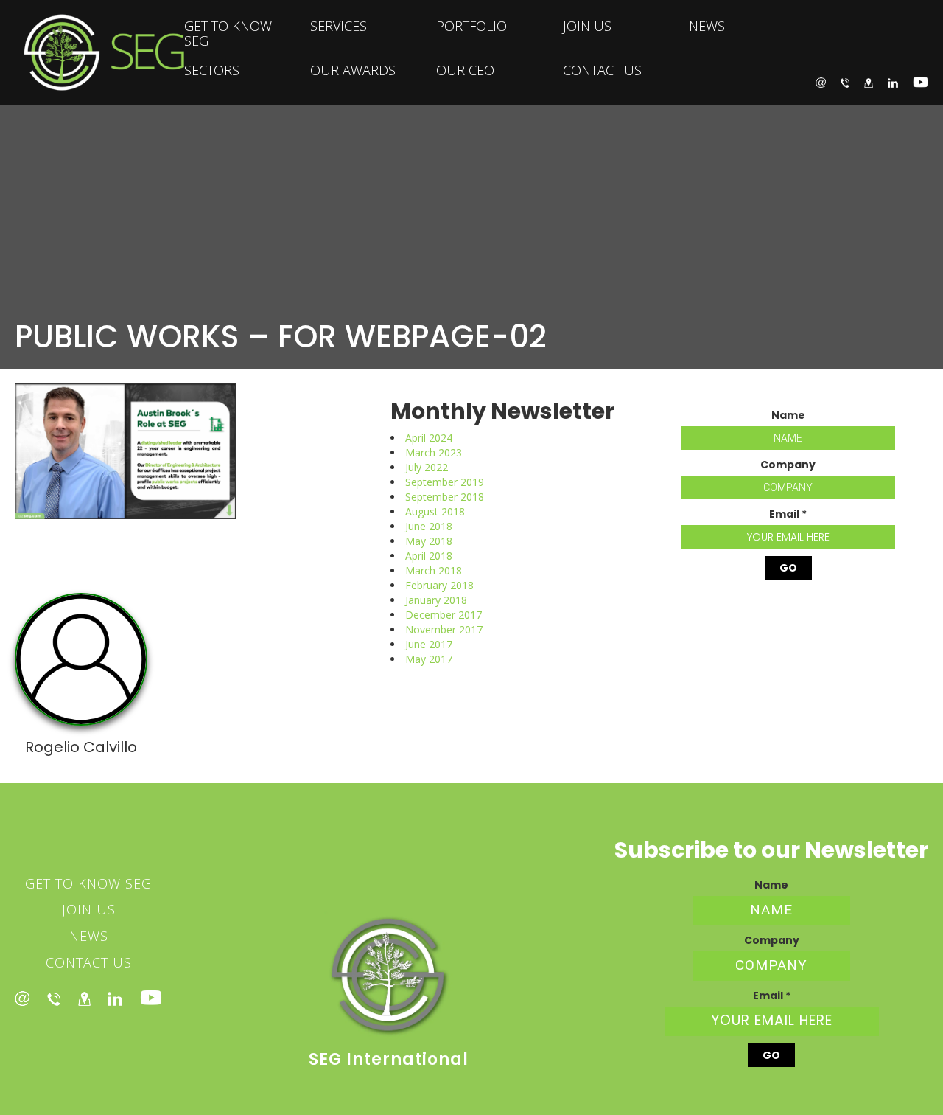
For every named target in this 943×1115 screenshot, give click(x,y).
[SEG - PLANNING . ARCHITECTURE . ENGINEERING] (92, 52)
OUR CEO (465, 70)
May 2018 (428, 541)
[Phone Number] (53, 997)
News (88, 936)
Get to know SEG (88, 883)
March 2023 (433, 452)
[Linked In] (115, 998)
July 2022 (426, 467)
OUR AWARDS (353, 70)
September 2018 (444, 497)
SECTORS (211, 70)
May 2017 (428, 659)
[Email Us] (821, 82)
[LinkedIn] (893, 82)
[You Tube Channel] (151, 998)
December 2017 (443, 615)
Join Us (89, 909)
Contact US (89, 962)
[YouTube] (920, 82)
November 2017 (444, 629)
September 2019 (444, 482)
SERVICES (338, 26)
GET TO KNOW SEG (228, 33)
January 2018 (436, 600)
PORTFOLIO (471, 26)
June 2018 (428, 526)
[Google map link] (84, 998)
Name (788, 415)
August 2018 (435, 511)
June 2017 (428, 644)
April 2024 (428, 438)
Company (788, 464)
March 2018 (433, 570)
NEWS (707, 26)
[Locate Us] (868, 82)
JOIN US (587, 26)
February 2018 (439, 585)
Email (788, 514)
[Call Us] (845, 82)
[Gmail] (22, 998)
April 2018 (428, 556)
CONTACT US (602, 70)
